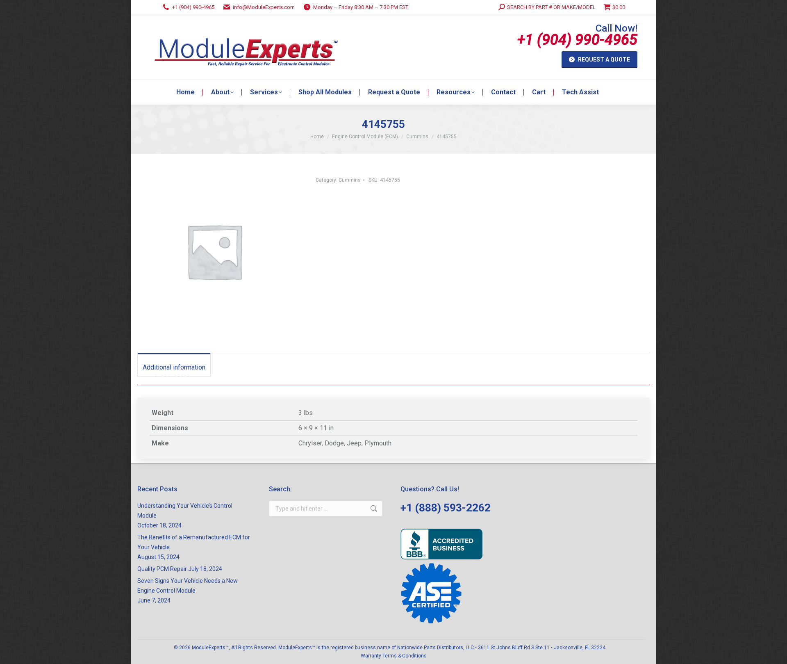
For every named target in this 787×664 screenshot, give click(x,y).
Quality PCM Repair (162, 569)
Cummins (350, 180)
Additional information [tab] (174, 367)
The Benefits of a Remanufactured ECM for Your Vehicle (193, 542)
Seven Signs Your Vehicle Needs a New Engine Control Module (187, 585)
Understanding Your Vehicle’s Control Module (184, 510)
